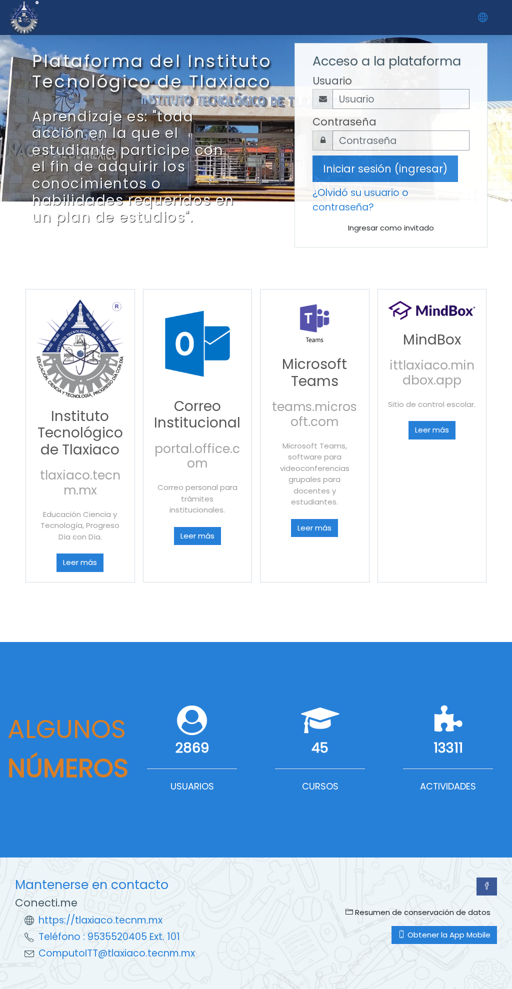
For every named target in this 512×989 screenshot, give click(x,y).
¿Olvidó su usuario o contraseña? (360, 200)
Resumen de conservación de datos (421, 912)
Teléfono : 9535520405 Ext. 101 (109, 937)
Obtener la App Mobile (448, 935)
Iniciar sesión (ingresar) (385, 169)
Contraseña (344, 121)
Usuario (332, 81)
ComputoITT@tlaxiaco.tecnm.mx (116, 953)
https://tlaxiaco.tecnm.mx (100, 920)
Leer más (80, 562)
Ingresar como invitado (391, 227)
